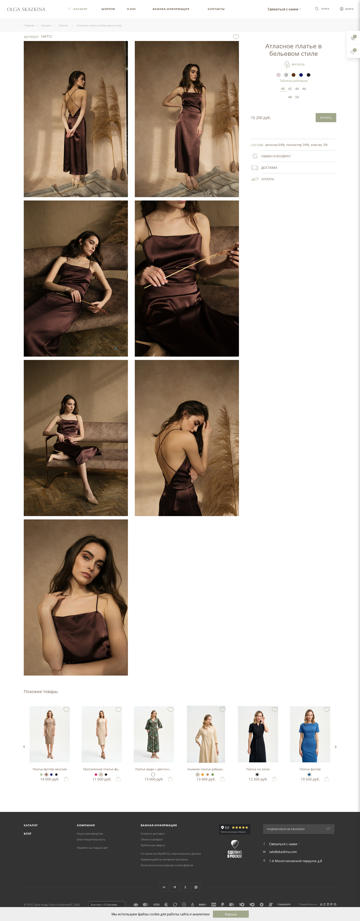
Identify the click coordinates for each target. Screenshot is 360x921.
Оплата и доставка (152, 833)
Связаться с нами (283, 9)
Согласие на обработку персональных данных (171, 853)
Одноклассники (185, 887)
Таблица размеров (294, 80)
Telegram (174, 887)
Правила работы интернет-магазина (164, 859)
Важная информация (159, 825)
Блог (28, 833)
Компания (86, 825)
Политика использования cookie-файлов (167, 865)
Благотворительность (91, 839)
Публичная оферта (153, 845)
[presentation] (24, 747)
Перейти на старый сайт (92, 848)
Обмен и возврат (152, 839)
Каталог (31, 825)
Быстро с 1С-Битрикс (104, 904)
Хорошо (231, 914)
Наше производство (90, 833)
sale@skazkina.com (283, 852)
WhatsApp (195, 887)
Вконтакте (164, 887)
